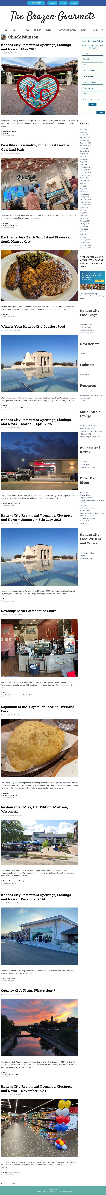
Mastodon (53, 1189)
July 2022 (83, 210)
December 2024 (85, 143)
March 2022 (84, 218)
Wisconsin (12, 883)
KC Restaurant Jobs (86, 434)
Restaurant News (9, 131)
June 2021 (83, 234)
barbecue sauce (15, 408)
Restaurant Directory (67, 30)
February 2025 (85, 138)
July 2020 (83, 237)
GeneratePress (67, 1192)
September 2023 (85, 181)
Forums (95, 30)
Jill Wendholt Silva (86, 558)
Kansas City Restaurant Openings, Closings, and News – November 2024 (36, 1088)
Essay (5, 406)
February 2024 (85, 167)
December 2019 (85, 245)
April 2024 (83, 164)
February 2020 (85, 240)
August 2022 (84, 207)
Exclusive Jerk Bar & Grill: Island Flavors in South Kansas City (36, 239)
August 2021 (84, 229)
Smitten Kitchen (85, 521)
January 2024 (84, 170)
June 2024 (83, 159)
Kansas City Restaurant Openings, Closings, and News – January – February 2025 (36, 517)
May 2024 (83, 162)
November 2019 (85, 248)
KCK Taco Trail (85, 398)
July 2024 (83, 156)
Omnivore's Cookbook (87, 518)
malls (17, 1074)
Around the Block (86, 325)
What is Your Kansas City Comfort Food (33, 326)
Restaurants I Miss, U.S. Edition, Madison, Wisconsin (34, 809)
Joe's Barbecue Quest (87, 508)
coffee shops (12, 695)
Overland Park (12, 225)
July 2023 (83, 186)
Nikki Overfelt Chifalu (87, 553)
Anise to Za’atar (85, 495)
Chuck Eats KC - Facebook (89, 426)
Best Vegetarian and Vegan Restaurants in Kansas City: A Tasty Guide (92, 296)
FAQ (27, 30)
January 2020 (84, 242)
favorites (26, 408)
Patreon (74, 3)
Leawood (19, 695)
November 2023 (85, 175)
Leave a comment (8, 135)
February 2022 (85, 221)
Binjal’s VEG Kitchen (86, 498)
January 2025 (84, 140)
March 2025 (84, 135)
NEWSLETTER (36, 3)
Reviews (6, 223)
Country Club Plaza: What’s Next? (28, 990)
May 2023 (83, 189)
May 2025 (83, 129)
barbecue (6, 408)
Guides (48, 30)
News (5, 503)
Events (84, 30)
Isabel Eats (83, 505)
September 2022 (85, 205)
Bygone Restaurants (10, 881)
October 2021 (84, 226)
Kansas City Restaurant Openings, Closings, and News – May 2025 (36, 47)
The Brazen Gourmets (53, 16)
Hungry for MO (85, 374)
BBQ (21, 408)
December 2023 (85, 172)
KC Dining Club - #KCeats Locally (91, 431)
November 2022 (85, 202)
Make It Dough (85, 511)
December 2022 (85, 199)
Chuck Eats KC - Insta (87, 467)
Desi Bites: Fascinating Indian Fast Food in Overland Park (35, 147)
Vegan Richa (84, 524)
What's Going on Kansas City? (90, 437)
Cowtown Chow (85, 327)
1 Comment (6, 697)
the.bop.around (85, 464)
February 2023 (85, 194)
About (15, 30)
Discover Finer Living (87, 330)
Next (14, 1183)
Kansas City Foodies (87, 429)
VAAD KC (83, 401)
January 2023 (84, 197)
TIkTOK (63, 3)
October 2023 (84, 178)
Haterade (83, 354)
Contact (37, 30)
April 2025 (83, 132)
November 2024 (85, 146)
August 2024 (84, 154)
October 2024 (84, 148)
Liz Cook (83, 556)
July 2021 (83, 232)
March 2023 (84, 191)
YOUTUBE (52, 3)
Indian (5, 225)
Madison (6, 883)
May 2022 (83, 213)
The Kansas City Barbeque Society (91, 395)
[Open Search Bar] (102, 30)
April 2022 (83, 216)
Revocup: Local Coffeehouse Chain (28, 611)
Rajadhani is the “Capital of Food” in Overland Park (37, 709)
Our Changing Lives (86, 333)
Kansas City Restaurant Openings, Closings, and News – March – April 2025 (36, 421)
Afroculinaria (84, 492)
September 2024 (85, 151)
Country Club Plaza (9, 1074)
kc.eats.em (83, 462)
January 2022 (84, 224)
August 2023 (84, 183)
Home (6, 30)
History (21, 881)
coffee (5, 695)
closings (5, 133)
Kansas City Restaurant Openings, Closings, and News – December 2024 (36, 897)
